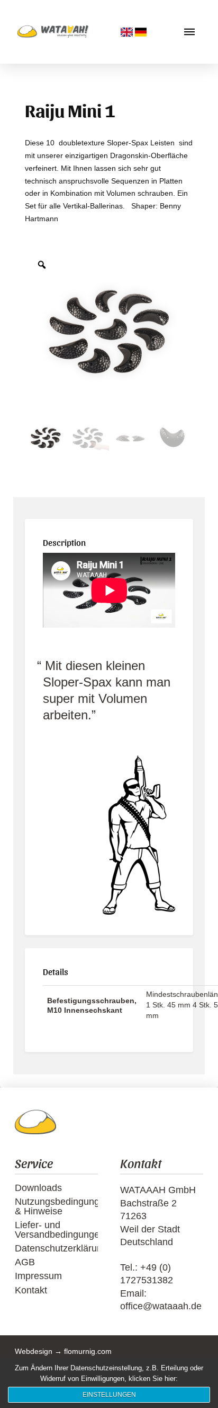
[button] (189, 32)
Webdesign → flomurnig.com (63, 1351)
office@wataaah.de (161, 1306)
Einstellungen (109, 1394)
